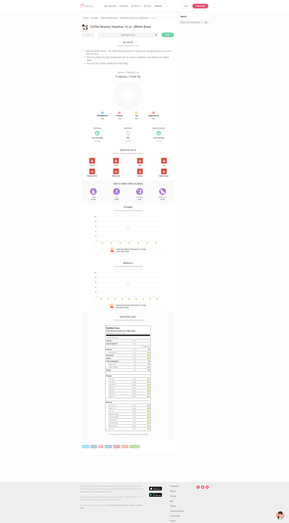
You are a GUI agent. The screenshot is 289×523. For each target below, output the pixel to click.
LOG (168, 35)
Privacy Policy (128, 505)
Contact (173, 506)
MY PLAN (147, 6)
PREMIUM (158, 6)
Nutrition (173, 491)
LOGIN (186, 6)
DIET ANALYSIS (110, 6)
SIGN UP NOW (200, 6)
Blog (171, 501)
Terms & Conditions (116, 505)
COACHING (123, 6)
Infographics (174, 486)
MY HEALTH (136, 6)
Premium (173, 496)
